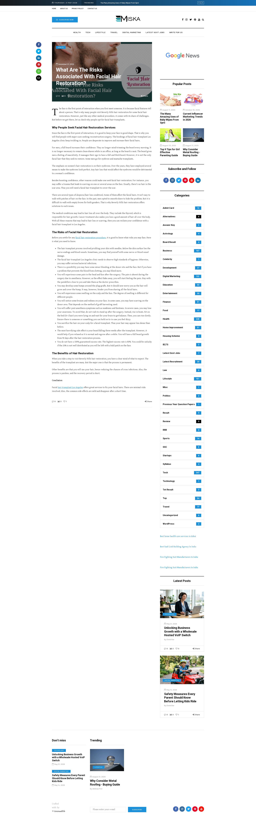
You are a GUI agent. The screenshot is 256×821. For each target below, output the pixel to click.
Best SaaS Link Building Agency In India (178, 546)
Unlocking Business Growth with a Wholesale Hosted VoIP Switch (180, 631)
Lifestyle (100, 32)
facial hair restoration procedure (90, 237)
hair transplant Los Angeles (70, 387)
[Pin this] (38, 64)
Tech (87, 32)
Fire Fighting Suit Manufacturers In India (179, 557)
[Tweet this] (38, 51)
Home (54, 8)
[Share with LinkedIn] (38, 58)
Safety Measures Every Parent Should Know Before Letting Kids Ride (180, 697)
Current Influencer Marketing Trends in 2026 (193, 116)
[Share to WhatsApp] (38, 71)
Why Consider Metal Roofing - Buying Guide (191, 152)
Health (77, 32)
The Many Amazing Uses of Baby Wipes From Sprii (119, 3)
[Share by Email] (38, 78)
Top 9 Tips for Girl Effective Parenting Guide (170, 152)
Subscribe (137, 809)
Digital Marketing (132, 32)
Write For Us (176, 32)
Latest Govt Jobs (155, 32)
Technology (170, 614)
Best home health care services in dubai (178, 536)
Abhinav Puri (63, 88)
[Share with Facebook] (38, 44)
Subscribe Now (66, 20)
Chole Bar (170, 639)
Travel (114, 32)
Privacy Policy (78, 8)
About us (64, 8)
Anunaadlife (59, 811)
